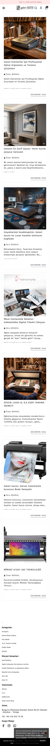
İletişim (4, 689)
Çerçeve (4, 651)
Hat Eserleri (6, 639)
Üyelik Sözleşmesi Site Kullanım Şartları (15, 664)
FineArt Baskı (6, 647)
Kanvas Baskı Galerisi (9, 635)
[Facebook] (3, 725)
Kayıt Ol (4, 680)
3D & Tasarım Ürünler (9, 643)
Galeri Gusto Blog (8, 701)
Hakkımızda (6, 697)
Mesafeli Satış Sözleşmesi (10, 672)
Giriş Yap (5, 676)
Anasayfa (5, 631)
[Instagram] (9, 725)
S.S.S (3, 693)
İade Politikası (6, 660)
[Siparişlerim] (41, 7)
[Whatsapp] (14, 725)
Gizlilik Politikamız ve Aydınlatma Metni (15, 668)
